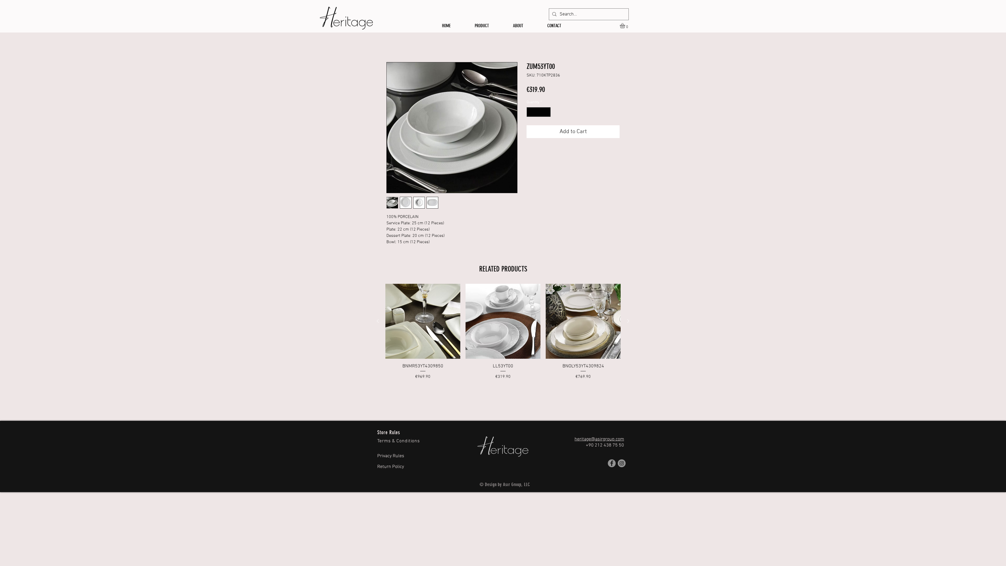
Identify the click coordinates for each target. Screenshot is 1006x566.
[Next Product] (628, 321)
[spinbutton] (538, 112)
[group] (503, 332)
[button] (625, 25)
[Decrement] (530, 112)
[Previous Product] (378, 321)
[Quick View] (422, 321)
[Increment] (546, 112)
